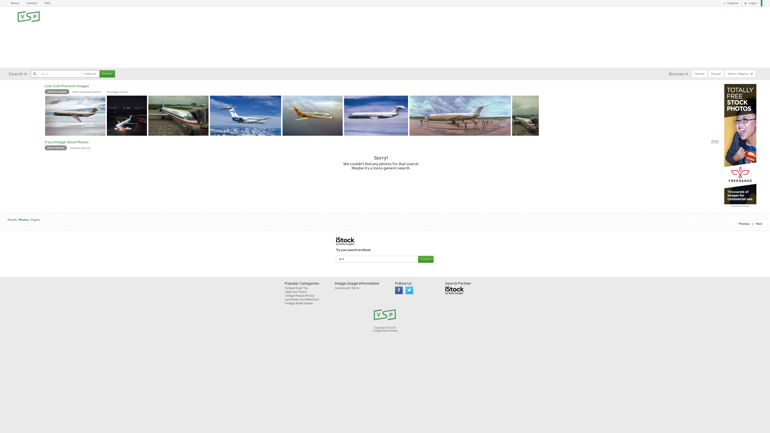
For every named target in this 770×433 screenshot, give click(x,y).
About (15, 3)
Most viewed (56, 147)
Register (733, 3)
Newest (699, 73)
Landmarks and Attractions (302, 299)
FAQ (48, 3)
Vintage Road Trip (296, 288)
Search (16, 73)
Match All (91, 74)
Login (752, 3)
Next (759, 223)
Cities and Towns (296, 291)
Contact (32, 3)
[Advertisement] (398, 37)
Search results (57, 91)
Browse (676, 73)
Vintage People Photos (299, 295)
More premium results (87, 91)
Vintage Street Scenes (299, 303)
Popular (716, 73)
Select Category (738, 73)
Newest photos (80, 148)
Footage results (117, 91)
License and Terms (347, 288)
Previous (744, 223)
